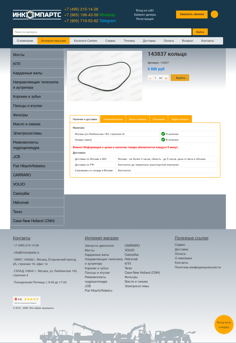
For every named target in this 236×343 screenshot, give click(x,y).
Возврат (187, 40)
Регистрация (145, 19)
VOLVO (19, 184)
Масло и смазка (26, 123)
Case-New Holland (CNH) (34, 220)
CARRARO (22, 174)
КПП (16, 63)
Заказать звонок (192, 14)
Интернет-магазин (53, 40)
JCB (16, 156)
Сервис (110, 40)
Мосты (18, 54)
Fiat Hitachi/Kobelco (29, 165)
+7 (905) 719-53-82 (90, 20)
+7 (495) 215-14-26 (81, 9)
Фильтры (20, 114)
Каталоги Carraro (85, 40)
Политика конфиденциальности (198, 267)
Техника (129, 40)
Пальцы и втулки (27, 105)
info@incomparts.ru (26, 252)
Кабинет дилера (145, 15)
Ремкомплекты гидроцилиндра (26, 144)
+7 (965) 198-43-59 (89, 14)
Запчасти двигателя (99, 245)
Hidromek (21, 202)
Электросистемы (27, 133)
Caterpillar (21, 193)
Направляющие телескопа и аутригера (35, 84)
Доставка (149, 40)
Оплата (169, 40)
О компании (25, 40)
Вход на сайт (145, 10)
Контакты (207, 40)
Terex (17, 211)
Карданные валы (27, 72)
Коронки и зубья (27, 96)
